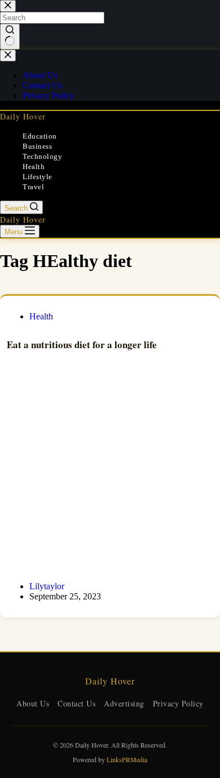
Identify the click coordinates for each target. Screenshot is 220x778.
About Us (32, 703)
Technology (42, 156)
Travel (33, 187)
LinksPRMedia (127, 759)
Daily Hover (23, 116)
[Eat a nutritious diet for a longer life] (110, 475)
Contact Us (76, 703)
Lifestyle (37, 176)
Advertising (124, 703)
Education (40, 136)
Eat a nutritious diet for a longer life (82, 344)
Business (37, 146)
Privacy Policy (178, 703)
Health (34, 166)
